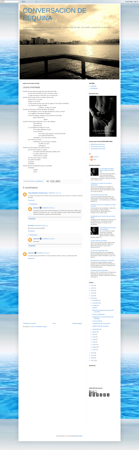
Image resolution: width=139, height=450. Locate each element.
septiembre (96, 329)
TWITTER (93, 86)
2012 (92, 298)
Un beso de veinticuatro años (99, 250)
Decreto (94, 308)
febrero (95, 347)
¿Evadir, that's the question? (99, 240)
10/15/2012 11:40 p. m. (41, 225)
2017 (92, 285)
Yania (94, 159)
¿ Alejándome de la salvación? (101, 323)
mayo (94, 339)
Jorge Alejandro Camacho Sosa (38, 193)
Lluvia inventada (97, 321)
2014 (92, 293)
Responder (31, 200)
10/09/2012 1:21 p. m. (54, 193)
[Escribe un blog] (53, 181)
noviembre (96, 303)
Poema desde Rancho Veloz (99, 195)
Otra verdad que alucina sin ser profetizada (108, 228)
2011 (92, 353)
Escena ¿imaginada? (98, 314)
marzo (95, 344)
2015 (92, 290)
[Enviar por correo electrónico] (51, 181)
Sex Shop (31, 225)
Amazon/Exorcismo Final (98, 148)
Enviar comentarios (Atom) (39, 326)
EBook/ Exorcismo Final (98, 144)
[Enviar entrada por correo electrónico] (47, 181)
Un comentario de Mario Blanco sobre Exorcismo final (107, 170)
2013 (92, 295)
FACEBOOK (94, 88)
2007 (92, 360)
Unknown (36, 208)
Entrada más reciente (29, 323)
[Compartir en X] (55, 181)
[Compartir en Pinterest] (59, 181)
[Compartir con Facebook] (57, 181)
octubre (95, 305)
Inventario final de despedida (99, 270)
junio (94, 337)
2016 (92, 288)
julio (94, 334)
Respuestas (33, 204)
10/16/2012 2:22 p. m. (48, 208)
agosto (95, 332)
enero (94, 349)
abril (94, 342)
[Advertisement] (52, 306)
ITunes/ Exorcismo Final (98, 146)
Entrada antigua (77, 323)
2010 (92, 355)
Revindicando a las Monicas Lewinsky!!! (102, 260)
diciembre (96, 300)
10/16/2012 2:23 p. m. (48, 239)
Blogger (80, 436)
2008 (92, 358)
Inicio (54, 323)
